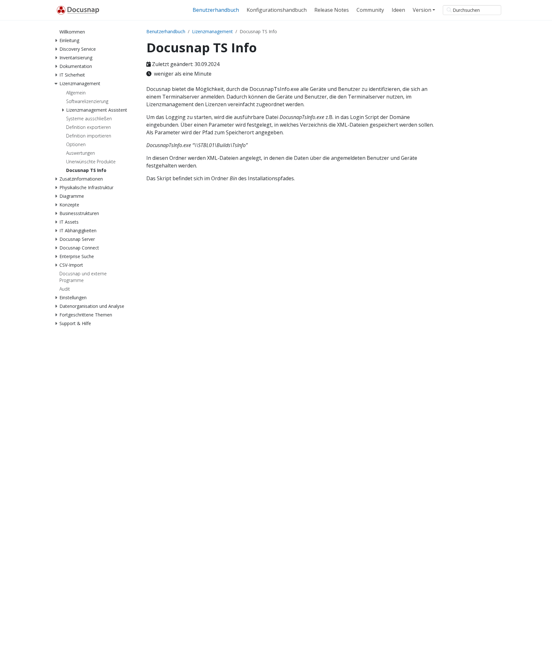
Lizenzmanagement (212, 31)
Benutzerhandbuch (165, 31)
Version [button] (422, 9)
